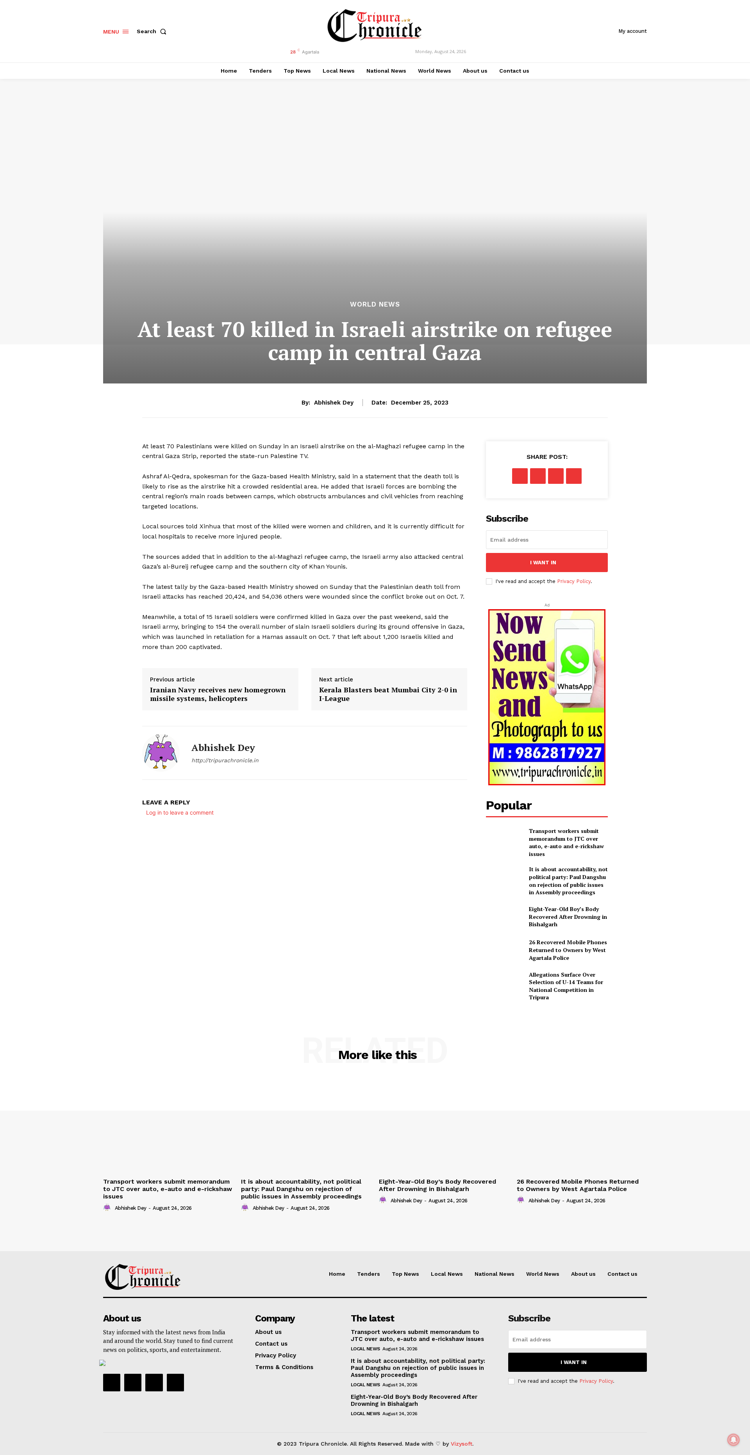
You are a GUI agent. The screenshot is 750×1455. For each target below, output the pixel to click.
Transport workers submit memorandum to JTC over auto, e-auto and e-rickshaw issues (566, 842)
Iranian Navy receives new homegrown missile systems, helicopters (218, 694)
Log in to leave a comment (180, 812)
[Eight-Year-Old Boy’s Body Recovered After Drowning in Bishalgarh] (504, 916)
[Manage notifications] (733, 1440)
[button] (153, 31)
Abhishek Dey (334, 402)
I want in (543, 562)
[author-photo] (108, 1208)
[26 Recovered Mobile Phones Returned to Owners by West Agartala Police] (504, 950)
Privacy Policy (574, 581)
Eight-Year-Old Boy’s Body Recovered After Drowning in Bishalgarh (568, 916)
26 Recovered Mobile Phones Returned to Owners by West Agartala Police (568, 949)
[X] (538, 476)
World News (375, 304)
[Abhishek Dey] (161, 753)
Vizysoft (461, 1444)
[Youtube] (175, 1382)
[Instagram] (132, 1382)
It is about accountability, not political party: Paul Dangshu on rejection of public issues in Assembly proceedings (568, 880)
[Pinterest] (556, 476)
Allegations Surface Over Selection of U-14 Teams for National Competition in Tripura (566, 986)
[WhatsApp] (574, 476)
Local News (365, 1349)
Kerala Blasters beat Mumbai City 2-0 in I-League (388, 694)
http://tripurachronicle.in (225, 760)
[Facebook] (520, 476)
